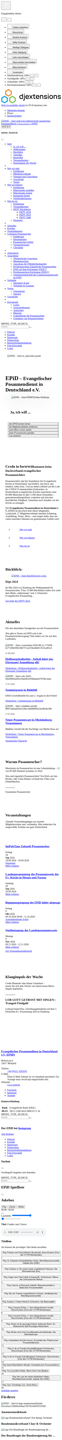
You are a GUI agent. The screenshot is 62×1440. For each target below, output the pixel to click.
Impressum (12, 337)
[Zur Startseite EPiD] (5, 1045)
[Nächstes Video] (14, 787)
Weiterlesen (30, 669)
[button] (10, 113)
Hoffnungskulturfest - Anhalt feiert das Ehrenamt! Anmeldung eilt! (29, 660)
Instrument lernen (21, 195)
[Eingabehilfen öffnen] (6, 5)
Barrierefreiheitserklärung (19, 343)
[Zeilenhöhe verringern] (27, 82)
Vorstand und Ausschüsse (25, 176)
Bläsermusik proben (22, 193)
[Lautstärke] (2, 1213)
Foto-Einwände (14, 345)
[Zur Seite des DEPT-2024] (28, 576)
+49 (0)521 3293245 (17, 1071)
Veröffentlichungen (22, 198)
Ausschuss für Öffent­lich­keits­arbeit (29, 264)
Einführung (18, 171)
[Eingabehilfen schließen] (9, 20)
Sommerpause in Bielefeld (21, 690)
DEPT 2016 (25, 215)
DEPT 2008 (25, 217)
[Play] (9, 787)
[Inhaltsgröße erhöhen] (37, 75)
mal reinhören (15, 436)
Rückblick (18, 152)
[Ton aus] (11, 787)
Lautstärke (6, 1215)
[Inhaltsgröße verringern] (32, 75)
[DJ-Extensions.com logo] (31, 102)
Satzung (17, 294)
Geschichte (18, 179)
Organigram (19, 291)
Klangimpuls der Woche (24, 163)
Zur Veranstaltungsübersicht (18, 951)
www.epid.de (13, 1085)
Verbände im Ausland (23, 285)
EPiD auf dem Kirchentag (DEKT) (30, 269)
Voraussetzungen (21, 245)
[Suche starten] (30, 327)
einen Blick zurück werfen (20, 430)
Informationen (20, 239)
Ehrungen (18, 220)
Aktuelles (17, 155)
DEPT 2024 (25, 212)
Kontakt (11, 334)
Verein (16, 182)
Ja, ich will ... (19, 146)
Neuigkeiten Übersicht (16, 741)
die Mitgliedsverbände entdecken (23, 427)
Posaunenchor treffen (23, 242)
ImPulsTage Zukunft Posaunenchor (27, 846)
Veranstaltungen (20, 160)
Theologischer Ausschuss (25, 258)
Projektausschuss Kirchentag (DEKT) (31, 272)
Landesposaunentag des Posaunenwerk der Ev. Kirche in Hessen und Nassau (32, 876)
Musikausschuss (21, 261)
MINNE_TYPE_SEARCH (14, 323)
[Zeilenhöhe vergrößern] (31, 82)
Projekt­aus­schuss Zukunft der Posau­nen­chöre (34, 266)
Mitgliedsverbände (22, 174)
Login (10, 348)
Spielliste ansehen (9, 1390)
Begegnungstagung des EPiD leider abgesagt (32, 902)
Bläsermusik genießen (23, 190)
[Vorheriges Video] (6, 787)
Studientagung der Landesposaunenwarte (31, 930)
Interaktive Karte (21, 283)
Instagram (24, 1128)
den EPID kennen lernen (19, 424)
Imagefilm (18, 157)
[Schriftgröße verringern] (28, 78)
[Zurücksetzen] (3, 19)
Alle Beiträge (7, 1134)
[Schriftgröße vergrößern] (32, 78)
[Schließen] (2, 139)
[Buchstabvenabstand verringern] (34, 85)
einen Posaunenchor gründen (21, 433)
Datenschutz (13, 340)
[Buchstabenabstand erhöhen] (39, 85)
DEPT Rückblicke (22, 209)
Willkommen (19, 149)
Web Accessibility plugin (13, 105)
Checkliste (18, 247)
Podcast (11, 332)
